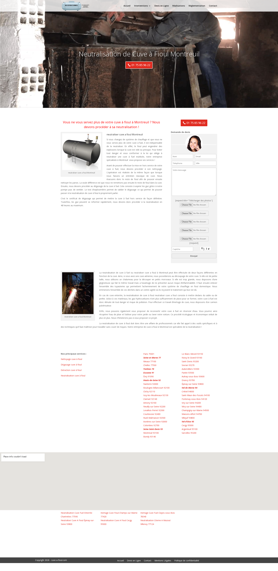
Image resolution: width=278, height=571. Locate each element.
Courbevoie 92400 (151, 414)
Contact (213, 6)
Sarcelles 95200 (189, 432)
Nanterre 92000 (150, 384)
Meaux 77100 (149, 361)
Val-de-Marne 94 (189, 387)
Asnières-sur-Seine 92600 (155, 421)
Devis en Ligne (161, 6)
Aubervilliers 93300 (190, 369)
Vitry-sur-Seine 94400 (192, 406)
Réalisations (178, 6)
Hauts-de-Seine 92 (152, 380)
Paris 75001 (148, 354)
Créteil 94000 (188, 391)
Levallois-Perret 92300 (153, 410)
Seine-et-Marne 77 (152, 357)
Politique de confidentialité (186, 561)
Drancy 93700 (188, 380)
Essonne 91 (148, 372)
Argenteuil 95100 (189, 429)
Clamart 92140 (150, 399)
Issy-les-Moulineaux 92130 (155, 395)
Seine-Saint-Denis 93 (153, 429)
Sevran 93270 (188, 365)
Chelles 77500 (149, 365)
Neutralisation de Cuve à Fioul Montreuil (139, 53)
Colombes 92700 (151, 425)
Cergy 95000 (187, 425)
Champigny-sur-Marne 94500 (195, 410)
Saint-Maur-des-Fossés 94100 (196, 395)
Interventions (141, 6)
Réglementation (197, 6)
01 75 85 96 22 (140, 65)
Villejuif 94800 (188, 417)
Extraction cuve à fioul (71, 370)
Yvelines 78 (148, 369)
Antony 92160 (149, 402)
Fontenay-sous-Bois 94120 (194, 399)
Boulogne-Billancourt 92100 (156, 387)
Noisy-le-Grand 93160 (192, 357)
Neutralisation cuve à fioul (73, 375)
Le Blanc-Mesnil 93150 (192, 354)
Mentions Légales (162, 561)
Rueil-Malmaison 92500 (154, 417)
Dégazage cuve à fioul (71, 364)
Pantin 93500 (188, 372)
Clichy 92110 (149, 391)
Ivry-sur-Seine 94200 (191, 402)
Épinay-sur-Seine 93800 (193, 384)
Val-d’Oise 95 (188, 421)
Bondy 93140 (149, 436)
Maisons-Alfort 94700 (192, 414)
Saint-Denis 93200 (190, 361)
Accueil (127, 6)
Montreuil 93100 (151, 432)
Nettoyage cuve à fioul (72, 359)
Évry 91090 (148, 376)
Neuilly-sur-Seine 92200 (154, 406)
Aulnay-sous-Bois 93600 (193, 376)
